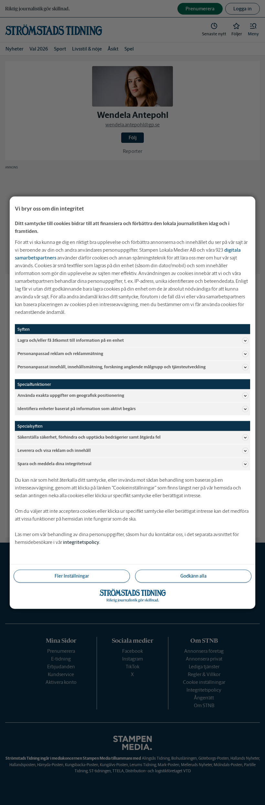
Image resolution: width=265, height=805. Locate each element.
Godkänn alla (193, 576)
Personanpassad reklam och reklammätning (60, 353)
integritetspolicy (81, 542)
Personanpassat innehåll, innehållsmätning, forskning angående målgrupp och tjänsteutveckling (111, 367)
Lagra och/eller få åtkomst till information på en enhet (70, 340)
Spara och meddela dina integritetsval (54, 463)
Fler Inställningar (72, 576)
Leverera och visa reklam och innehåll (54, 450)
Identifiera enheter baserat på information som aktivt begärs (76, 408)
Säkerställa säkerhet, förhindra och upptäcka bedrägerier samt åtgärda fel (89, 437)
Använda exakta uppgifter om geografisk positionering (70, 395)
